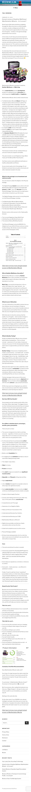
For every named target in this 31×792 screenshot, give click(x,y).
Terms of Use (5, 735)
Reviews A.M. (9, 2)
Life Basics (5, 749)
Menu (16, 7)
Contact (4, 740)
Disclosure (5, 737)
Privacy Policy (5, 732)
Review (4, 752)
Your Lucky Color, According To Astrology (12, 761)
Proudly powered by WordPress (9, 788)
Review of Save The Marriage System (11, 778)
